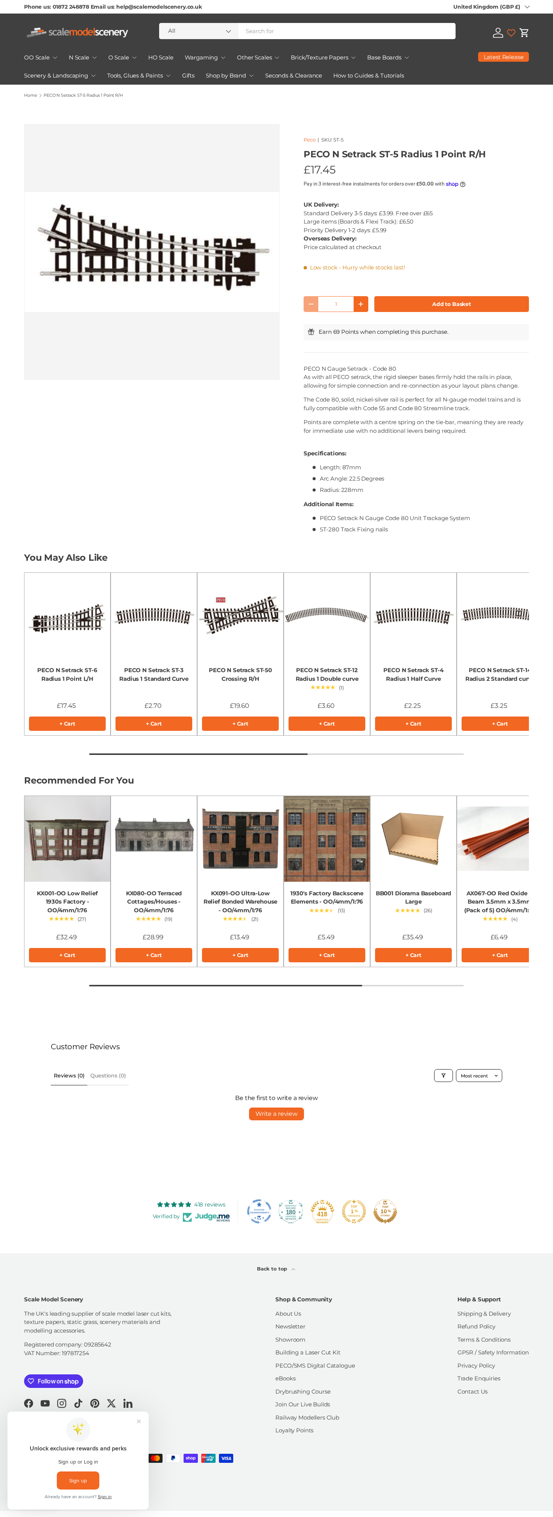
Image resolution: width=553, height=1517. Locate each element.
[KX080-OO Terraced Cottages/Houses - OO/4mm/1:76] (154, 839)
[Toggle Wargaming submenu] (223, 57)
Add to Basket (451, 304)
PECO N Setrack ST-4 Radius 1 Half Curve (413, 674)
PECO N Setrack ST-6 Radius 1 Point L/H (67, 674)
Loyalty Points (294, 1430)
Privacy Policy (476, 1365)
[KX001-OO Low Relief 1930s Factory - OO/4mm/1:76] (67, 839)
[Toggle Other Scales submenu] (276, 57)
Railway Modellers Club (307, 1417)
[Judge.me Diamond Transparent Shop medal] (259, 1211)
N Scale (79, 57)
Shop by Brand (226, 75)
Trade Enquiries (478, 1378)
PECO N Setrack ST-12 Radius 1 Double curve (327, 674)
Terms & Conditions (483, 1339)
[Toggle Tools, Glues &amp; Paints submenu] (168, 75)
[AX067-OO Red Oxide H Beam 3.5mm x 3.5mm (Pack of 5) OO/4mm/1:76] (500, 839)
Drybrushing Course (302, 1391)
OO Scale (37, 57)
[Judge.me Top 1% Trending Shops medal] (354, 1211)
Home (30, 95)
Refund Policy (476, 1326)
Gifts (188, 75)
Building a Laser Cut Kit (307, 1352)
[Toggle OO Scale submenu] (54, 57)
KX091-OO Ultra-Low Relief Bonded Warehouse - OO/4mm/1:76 (241, 902)
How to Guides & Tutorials (368, 75)
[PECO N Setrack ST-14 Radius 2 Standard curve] (500, 616)
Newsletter (290, 1326)
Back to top (273, 1269)
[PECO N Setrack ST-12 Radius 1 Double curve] (327, 616)
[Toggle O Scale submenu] (134, 57)
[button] (524, 32)
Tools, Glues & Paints (135, 75)
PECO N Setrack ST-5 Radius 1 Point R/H (83, 95)
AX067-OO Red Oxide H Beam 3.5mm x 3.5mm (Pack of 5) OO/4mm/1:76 (500, 902)
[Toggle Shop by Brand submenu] (251, 75)
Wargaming (201, 57)
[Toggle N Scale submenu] (94, 57)
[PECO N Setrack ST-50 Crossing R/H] (240, 616)
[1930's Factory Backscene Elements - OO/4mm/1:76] (327, 839)
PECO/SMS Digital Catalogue (315, 1365)
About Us (288, 1313)
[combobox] (307, 31)
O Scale (118, 57)
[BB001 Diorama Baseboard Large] (413, 839)
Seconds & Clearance (293, 75)
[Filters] (443, 1075)
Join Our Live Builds (302, 1404)
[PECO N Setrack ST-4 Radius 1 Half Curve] (413, 616)
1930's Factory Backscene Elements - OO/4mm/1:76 (326, 897)
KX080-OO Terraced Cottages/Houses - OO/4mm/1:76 (154, 902)
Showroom (290, 1339)
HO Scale (160, 57)
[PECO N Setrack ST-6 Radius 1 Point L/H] (67, 616)
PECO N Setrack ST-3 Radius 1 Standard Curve (153, 674)
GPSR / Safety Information (493, 1352)
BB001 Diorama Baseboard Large (413, 897)
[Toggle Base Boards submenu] (406, 57)
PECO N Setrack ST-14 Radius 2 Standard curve (500, 674)
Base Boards (384, 57)
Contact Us (472, 1391)
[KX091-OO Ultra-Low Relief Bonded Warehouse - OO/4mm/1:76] (240, 839)
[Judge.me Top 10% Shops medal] (385, 1211)
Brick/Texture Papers (319, 57)
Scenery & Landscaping (56, 75)
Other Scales (254, 57)
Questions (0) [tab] (108, 1075)
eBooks (285, 1378)
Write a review (276, 1113)
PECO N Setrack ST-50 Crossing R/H (240, 674)
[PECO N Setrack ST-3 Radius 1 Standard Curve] (154, 616)
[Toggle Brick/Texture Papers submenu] (353, 57)
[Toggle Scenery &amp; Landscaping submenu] (93, 75)
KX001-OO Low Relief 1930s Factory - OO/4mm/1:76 (67, 902)
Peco (309, 140)
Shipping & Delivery (484, 1313)
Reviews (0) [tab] (69, 1075)
